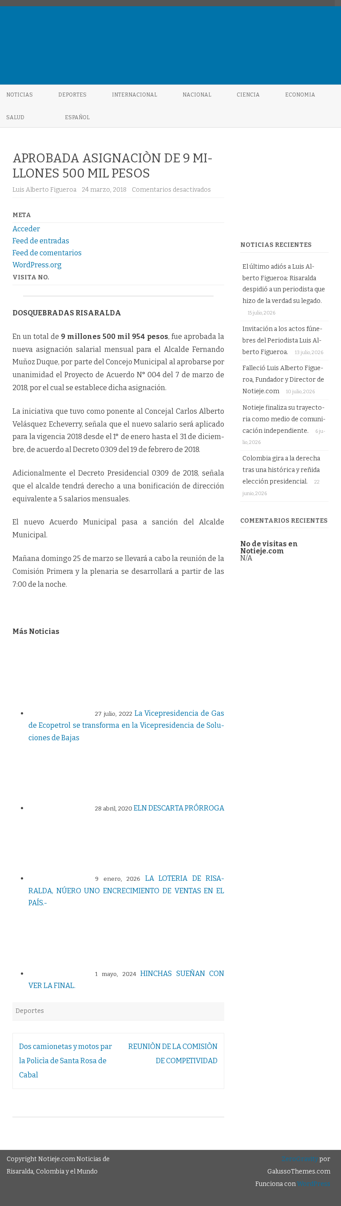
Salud (15, 117)
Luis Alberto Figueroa (44, 190)
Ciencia (248, 95)
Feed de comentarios (47, 253)
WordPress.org (37, 265)
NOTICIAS (19, 95)
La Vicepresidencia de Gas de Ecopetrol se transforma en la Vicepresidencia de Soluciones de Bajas (126, 725)
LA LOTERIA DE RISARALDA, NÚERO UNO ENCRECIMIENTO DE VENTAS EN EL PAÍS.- (126, 890)
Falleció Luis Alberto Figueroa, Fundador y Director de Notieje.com (283, 379)
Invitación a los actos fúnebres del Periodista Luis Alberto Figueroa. (282, 340)
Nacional (196, 95)
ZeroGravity (300, 1159)
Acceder (26, 229)
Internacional (134, 95)
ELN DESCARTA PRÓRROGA (179, 808)
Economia (300, 95)
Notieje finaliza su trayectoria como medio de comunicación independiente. (283, 419)
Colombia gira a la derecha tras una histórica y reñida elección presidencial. (281, 470)
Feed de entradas (40, 241)
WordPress (313, 1184)
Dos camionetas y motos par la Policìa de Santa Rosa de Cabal (65, 1060)
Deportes (72, 95)
